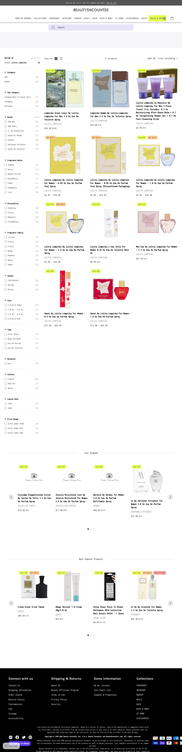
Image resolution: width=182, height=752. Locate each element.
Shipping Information (20, 690)
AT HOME (140, 713)
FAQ (10, 709)
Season (10, 276)
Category (11, 72)
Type (9, 330)
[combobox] (91, 27)
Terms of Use (58, 695)
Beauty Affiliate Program (64, 690)
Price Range (12, 419)
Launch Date (12, 399)
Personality (12, 203)
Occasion (11, 359)
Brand (9, 117)
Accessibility (16, 718)
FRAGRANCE (141, 685)
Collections (144, 678)
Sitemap (12, 713)
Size (9, 300)
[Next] (170, 497)
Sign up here (111, 3)
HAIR (138, 704)
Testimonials (15, 704)
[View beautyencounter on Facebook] (17, 737)
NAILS (139, 699)
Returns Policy (16, 699)
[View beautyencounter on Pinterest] (30, 737)
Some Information (107, 678)
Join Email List (102, 690)
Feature (10, 374)
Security (55, 704)
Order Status (15, 695)
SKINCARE (141, 690)
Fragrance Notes (14, 160)
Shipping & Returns (66, 678)
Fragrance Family (15, 233)
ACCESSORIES (142, 718)
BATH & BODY (142, 709)
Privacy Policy (59, 699)
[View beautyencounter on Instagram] (11, 737)
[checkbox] (21, 77)
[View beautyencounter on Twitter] (24, 737)
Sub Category (13, 92)
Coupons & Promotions (105, 695)
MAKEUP (139, 695)
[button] (40, 18)
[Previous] (11, 497)
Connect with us (21, 678)
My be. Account (102, 685)
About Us (55, 685)
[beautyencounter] (91, 10)
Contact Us (14, 685)
